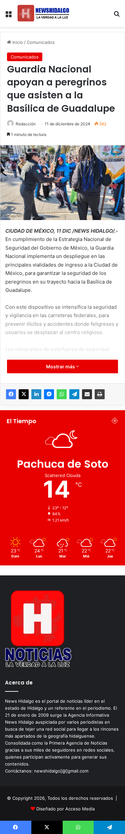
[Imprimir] (100, 394)
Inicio (17, 42)
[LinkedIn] (36, 394)
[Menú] (8, 16)
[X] (24, 394)
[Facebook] (11, 394)
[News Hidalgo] (43, 13)
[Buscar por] (116, 16)
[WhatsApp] (62, 394)
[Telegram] (74, 394)
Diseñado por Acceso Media (65, 808)
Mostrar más (61, 366)
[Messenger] (49, 394)
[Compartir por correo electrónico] (87, 394)
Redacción (26, 123)
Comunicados (41, 42)
